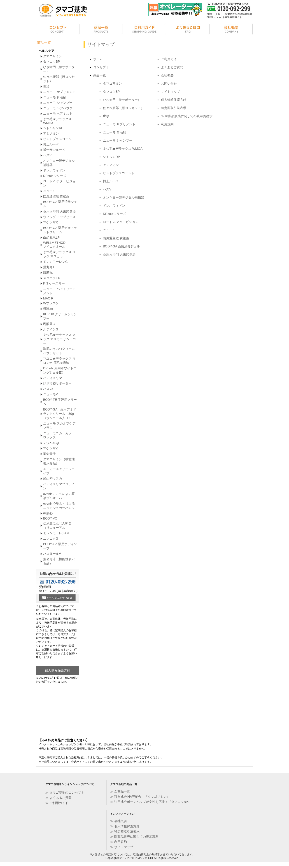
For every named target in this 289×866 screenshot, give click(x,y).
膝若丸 (48, 272)
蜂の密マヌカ (52, 478)
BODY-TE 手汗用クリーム (60, 402)
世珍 (106, 116)
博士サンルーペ (54, 150)
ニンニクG (50, 538)
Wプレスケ (51, 303)
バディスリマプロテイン (59, 486)
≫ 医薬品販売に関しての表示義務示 (186, 116)
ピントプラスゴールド (119, 173)
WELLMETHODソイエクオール (54, 244)
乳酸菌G (49, 324)
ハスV (107, 189)
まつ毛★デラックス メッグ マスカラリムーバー (59, 339)
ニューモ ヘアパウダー (59, 108)
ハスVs (48, 389)
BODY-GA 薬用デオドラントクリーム (60, 230)
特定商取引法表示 (173, 108)
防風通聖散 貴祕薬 (116, 238)
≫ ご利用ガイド (56, 803)
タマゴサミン (112, 83)
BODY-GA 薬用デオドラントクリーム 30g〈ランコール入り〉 (59, 414)
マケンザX (50, 222)
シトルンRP (111, 157)
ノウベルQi (51, 443)
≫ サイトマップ (121, 847)
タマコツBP (111, 91)
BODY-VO (50, 518)
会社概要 (167, 75)
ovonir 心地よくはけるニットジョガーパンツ (59, 506)
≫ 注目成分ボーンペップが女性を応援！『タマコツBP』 (150, 802)
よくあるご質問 (188, 30)
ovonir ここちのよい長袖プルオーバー (59, 496)
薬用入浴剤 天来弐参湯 (119, 254)
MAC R (48, 298)
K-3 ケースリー (54, 283)
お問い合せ (169, 83)
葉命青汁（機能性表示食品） (59, 561)
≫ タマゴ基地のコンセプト (64, 792)
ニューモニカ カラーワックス (59, 435)
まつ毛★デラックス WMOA (122, 148)
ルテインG (50, 329)
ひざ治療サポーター (57, 383)
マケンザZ (50, 448)
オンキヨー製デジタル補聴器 (123, 197)
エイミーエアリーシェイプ (59, 471)
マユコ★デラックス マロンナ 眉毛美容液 (59, 361)
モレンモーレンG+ (56, 533)
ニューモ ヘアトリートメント (59, 291)
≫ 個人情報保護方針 (125, 826)
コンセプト (57, 30)
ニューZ (108, 230)
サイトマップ (170, 91)
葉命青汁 (49, 454)
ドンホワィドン (114, 205)
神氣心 (48, 513)
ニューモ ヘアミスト (57, 113)
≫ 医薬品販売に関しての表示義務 (134, 836)
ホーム (98, 59)
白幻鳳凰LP (51, 237)
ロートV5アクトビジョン (120, 222)
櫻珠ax (48, 309)
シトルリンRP (53, 128)
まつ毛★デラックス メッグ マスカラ (59, 254)
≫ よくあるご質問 (58, 798)
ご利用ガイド (144, 30)
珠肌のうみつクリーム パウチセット (59, 351)
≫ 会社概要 (118, 821)
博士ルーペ (111, 181)
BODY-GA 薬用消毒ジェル (121, 246)
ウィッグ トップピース (59, 217)
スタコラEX (51, 278)
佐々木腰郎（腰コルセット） (123, 108)
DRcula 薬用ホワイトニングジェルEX (60, 370)
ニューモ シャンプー (117, 140)
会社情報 (231, 30)
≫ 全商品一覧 (120, 791)
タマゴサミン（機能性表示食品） (59, 461)
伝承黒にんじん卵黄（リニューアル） (57, 525)
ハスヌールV (52, 553)
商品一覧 (101, 30)
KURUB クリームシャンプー (60, 316)
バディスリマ (52, 378)
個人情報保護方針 (173, 100)
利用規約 (167, 124)
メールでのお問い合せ (57, 598)
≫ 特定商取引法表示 (125, 831)
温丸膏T (49, 267)
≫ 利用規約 (118, 842)
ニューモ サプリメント (119, 124)
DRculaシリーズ (114, 214)
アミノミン (111, 165)
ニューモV (50, 394)
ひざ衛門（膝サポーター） (122, 100)
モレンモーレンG (55, 261)
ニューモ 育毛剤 (114, 132)
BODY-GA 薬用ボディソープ (60, 546)
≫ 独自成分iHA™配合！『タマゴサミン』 (140, 796)
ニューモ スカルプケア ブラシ (59, 425)
